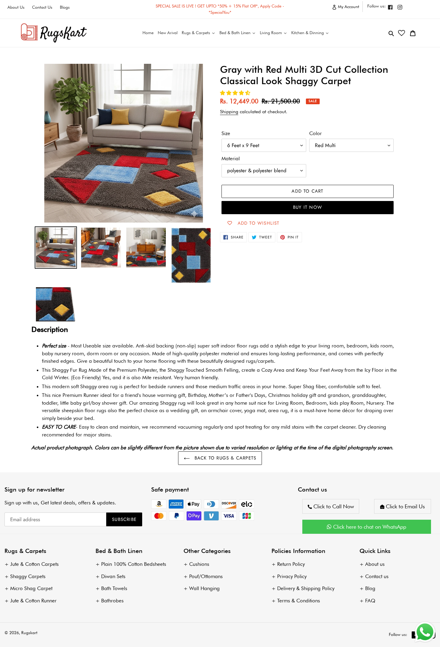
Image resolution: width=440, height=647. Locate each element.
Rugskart (29, 632)
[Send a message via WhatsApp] (425, 632)
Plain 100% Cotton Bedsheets (133, 564)
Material (230, 158)
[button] (236, 93)
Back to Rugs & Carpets (225, 458)
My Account (350, 8)
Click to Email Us (404, 506)
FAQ (370, 601)
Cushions (199, 564)
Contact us (377, 576)
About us (375, 564)
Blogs (65, 7)
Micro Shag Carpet (31, 588)
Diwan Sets (113, 576)
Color (315, 133)
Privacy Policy (292, 576)
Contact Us (42, 7)
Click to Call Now (333, 506)
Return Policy (291, 564)
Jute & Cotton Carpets (34, 564)
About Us (16, 7)
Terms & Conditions (298, 601)
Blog (370, 588)
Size (225, 133)
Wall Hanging (204, 588)
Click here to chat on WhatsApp (369, 527)
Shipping (229, 111)
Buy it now (307, 207)
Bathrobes (112, 601)
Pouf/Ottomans (206, 576)
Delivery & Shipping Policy (305, 588)
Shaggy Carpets (27, 576)
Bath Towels (114, 588)
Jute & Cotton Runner (33, 601)
